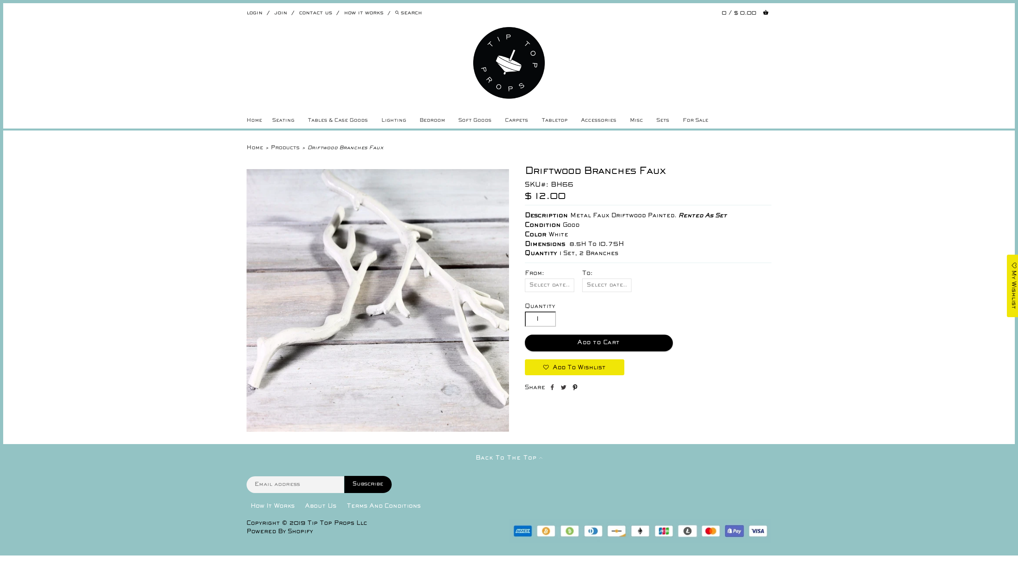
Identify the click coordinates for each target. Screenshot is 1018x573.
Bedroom (432, 120)
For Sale (695, 120)
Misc (636, 120)
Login (254, 13)
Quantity (540, 306)
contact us (315, 13)
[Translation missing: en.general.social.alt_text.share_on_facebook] (553, 389)
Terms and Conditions (384, 506)
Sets (663, 120)
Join (280, 13)
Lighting (393, 120)
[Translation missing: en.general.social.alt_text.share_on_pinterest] (575, 389)
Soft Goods (475, 120)
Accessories (598, 120)
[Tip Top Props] (509, 33)
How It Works (273, 506)
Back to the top (507, 458)
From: (534, 273)
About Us (320, 506)
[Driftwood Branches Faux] (378, 430)
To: (587, 273)
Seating (283, 120)
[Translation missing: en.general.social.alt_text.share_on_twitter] (564, 389)
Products (285, 147)
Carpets (516, 120)
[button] (574, 367)
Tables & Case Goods (338, 120)
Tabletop (554, 120)
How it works (363, 13)
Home (254, 120)
